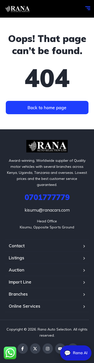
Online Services (24, 306)
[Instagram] (48, 348)
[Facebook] (23, 348)
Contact (17, 245)
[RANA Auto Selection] (17, 9)
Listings (16, 257)
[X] (35, 348)
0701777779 (47, 197)
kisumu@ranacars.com (47, 210)
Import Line (20, 282)
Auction (16, 269)
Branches (18, 294)
